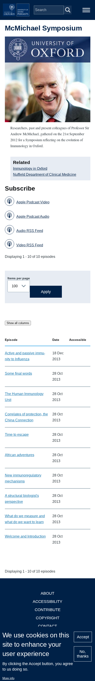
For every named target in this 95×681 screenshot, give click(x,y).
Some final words (18, 373)
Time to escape (17, 434)
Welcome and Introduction (25, 536)
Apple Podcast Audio (32, 216)
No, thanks (83, 653)
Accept (83, 637)
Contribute (48, 610)
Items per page (19, 278)
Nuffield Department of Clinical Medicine (44, 174)
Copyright (47, 618)
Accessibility (47, 601)
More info (8, 678)
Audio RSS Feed (29, 231)
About (47, 593)
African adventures (19, 455)
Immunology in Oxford (30, 168)
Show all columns (18, 323)
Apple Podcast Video (32, 202)
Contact (47, 626)
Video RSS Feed (29, 245)
